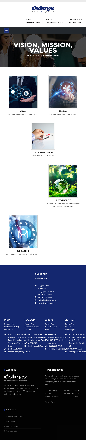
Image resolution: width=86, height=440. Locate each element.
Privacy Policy (50, 402)
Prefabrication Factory (15, 416)
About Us (31, 55)
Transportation (12, 431)
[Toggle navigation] (6, 30)
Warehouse (10, 421)
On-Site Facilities (12, 426)
